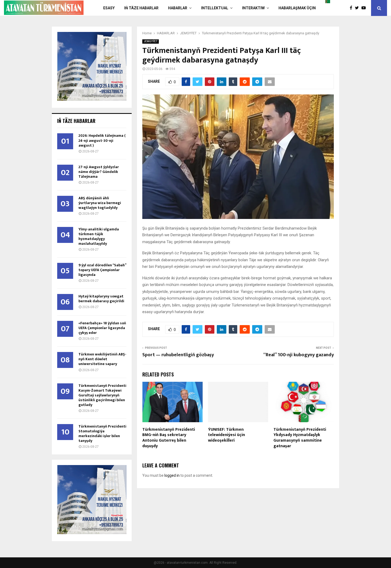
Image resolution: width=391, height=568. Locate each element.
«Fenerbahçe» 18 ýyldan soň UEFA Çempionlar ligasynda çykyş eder (102, 328)
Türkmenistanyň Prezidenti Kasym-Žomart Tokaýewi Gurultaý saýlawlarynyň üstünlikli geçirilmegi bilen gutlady (102, 395)
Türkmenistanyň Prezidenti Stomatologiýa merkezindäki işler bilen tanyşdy (102, 433)
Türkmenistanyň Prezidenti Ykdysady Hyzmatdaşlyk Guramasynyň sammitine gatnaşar (299, 438)
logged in (172, 475)
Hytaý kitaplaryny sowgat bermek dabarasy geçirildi (101, 298)
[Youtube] (364, 8)
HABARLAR (177, 8)
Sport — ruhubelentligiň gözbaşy (178, 355)
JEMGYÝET (150, 41)
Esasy (109, 8)
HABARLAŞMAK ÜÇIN (297, 8)
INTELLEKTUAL (214, 8)
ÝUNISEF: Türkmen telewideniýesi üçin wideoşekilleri (226, 435)
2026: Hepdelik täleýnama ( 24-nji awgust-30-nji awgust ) (102, 140)
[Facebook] (352, 8)
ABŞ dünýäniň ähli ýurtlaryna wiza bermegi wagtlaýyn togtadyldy (99, 203)
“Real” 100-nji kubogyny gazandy (298, 355)
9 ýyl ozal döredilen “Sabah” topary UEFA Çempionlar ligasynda (102, 270)
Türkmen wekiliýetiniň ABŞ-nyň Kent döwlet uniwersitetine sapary (102, 359)
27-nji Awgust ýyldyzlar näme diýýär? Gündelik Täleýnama (98, 172)
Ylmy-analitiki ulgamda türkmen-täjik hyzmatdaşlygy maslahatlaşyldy (98, 236)
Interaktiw (253, 8)
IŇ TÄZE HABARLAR (141, 8)
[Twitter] (358, 8)
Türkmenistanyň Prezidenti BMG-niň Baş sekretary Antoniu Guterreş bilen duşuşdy (168, 438)
